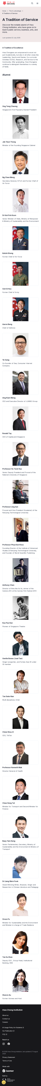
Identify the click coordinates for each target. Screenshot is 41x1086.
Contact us (6, 1019)
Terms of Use (7, 1061)
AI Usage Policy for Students (12, 1027)
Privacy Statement (8, 1057)
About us (5, 1015)
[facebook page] (9, 1044)
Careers (5, 1022)
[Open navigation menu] (37, 3)
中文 (3, 1034)
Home (4, 11)
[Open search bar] (32, 3)
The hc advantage (15, 11)
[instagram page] (3, 1044)
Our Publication (7, 1031)
